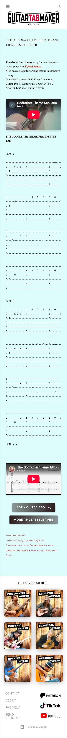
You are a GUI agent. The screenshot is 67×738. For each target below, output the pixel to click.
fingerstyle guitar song (17, 545)
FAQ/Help (13, 707)
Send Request (12, 716)
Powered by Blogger (36, 726)
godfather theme (14, 550)
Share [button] (9, 555)
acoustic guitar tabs (23, 540)
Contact (12, 693)
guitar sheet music (33, 550)
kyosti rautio (50, 550)
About (10, 700)
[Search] (59, 5)
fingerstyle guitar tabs (41, 545)
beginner (39, 540)
